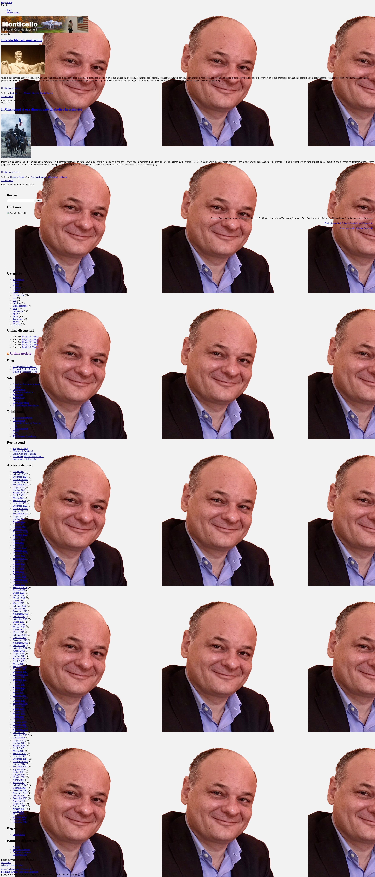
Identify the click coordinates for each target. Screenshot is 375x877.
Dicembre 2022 (20, 529)
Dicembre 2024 (20, 477)
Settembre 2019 (20, 619)
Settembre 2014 (20, 766)
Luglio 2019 (18, 621)
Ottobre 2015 (19, 732)
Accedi (16, 847)
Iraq (15, 300)
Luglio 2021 (18, 561)
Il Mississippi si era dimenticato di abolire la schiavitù (41, 109)
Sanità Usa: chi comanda (24, 454)
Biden (15, 282)
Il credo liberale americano (21, 40)
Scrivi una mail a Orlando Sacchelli (356, 228)
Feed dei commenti (21, 852)
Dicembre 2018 (20, 640)
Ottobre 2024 (19, 482)
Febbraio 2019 (19, 635)
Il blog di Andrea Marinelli (25, 369)
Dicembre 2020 (20, 579)
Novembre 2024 (20, 479)
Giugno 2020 (19, 595)
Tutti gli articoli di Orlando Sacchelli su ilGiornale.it (348, 223)
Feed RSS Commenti (28, 872)
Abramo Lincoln (31, 93)
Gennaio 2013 (19, 819)
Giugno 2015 (19, 743)
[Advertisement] (29, 250)
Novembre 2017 (20, 674)
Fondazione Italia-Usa (23, 392)
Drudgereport (19, 389)
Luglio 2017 (18, 682)
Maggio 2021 (19, 566)
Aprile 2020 (18, 600)
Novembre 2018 (20, 643)
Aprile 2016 (18, 716)
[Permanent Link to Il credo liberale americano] (23, 73)
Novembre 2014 (20, 761)
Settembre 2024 (20, 484)
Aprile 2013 (18, 811)
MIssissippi (52, 177)
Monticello (18, 395)
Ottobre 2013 (19, 795)
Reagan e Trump (20, 448)
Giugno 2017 (19, 685)
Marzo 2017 (18, 693)
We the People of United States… (28, 456)
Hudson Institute (20, 428)
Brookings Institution (22, 418)
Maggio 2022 (19, 540)
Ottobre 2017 (19, 677)
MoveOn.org (19, 397)
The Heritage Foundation (24, 436)
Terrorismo (18, 319)
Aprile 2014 (18, 780)
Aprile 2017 (18, 690)
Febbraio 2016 (19, 722)
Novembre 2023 (20, 508)
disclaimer (6, 862)
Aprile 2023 (18, 524)
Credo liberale (46, 93)
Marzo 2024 (18, 498)
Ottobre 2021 (19, 556)
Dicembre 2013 (20, 790)
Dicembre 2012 (20, 822)
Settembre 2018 (20, 648)
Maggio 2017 (19, 687)
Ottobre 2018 (19, 645)
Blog (9, 10)
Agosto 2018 (19, 650)
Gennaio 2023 (19, 527)
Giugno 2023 (19, 519)
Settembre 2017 (20, 679)
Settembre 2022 (20, 535)
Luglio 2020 (18, 592)
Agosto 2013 (19, 801)
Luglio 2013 (18, 803)
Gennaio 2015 (19, 756)
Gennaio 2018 (19, 669)
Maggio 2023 (19, 521)
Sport (15, 313)
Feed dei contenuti (21, 849)
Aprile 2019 (18, 629)
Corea (15, 284)
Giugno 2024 (19, 490)
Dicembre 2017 (20, 672)
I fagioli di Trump (30, 336)
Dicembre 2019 (20, 611)
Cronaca (14, 177)
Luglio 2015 (18, 740)
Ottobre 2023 (19, 511)
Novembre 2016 (20, 698)
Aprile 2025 (18, 471)
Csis (15, 425)
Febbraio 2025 (19, 474)
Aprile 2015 (18, 748)
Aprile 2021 (18, 569)
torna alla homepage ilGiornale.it (16, 869)
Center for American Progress (26, 423)
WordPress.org (20, 855)
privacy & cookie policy (12, 865)
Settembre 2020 (20, 587)
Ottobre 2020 (19, 585)
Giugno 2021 (19, 564)
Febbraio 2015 (19, 753)
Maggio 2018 (19, 658)
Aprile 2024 (18, 495)
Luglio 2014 (18, 772)
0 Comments (7, 96)
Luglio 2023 (18, 516)
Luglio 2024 (18, 487)
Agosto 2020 (19, 590)
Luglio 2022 (18, 537)
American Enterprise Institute (26, 384)
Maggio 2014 (19, 777)
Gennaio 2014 (19, 788)
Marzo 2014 (18, 782)
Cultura (16, 290)
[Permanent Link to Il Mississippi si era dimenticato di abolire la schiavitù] (16, 157)
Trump (16, 321)
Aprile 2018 (18, 661)
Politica (13, 93)
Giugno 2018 (19, 656)
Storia (21, 177)
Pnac (15, 433)
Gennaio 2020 (19, 608)
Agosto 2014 (19, 769)
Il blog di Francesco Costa (25, 372)
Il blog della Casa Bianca (24, 366)
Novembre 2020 (20, 582)
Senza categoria (20, 306)
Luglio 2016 (18, 708)
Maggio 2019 (19, 627)
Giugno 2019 (19, 624)
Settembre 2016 (20, 703)
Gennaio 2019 (19, 637)
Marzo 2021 (18, 571)
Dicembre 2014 (20, 759)
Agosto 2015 (19, 737)
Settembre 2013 (20, 798)
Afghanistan (18, 279)
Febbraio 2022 (19, 548)
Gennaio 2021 (19, 577)
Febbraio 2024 (19, 500)
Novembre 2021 (20, 553)
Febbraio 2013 (19, 817)
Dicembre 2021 (20, 550)
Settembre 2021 (20, 558)
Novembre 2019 (20, 614)
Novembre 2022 (20, 532)
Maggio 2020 (19, 598)
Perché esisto (13, 12)
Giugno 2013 (19, 806)
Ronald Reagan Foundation (25, 405)
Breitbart (17, 387)
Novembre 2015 (20, 730)
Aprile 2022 (18, 542)
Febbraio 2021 (19, 574)
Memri (16, 431)
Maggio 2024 (19, 492)
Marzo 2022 (18, 545)
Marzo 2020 (18, 603)
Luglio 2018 (18, 653)
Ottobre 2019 (19, 616)
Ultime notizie (20, 353)
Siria (15, 308)
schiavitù (63, 177)
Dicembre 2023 (20, 506)
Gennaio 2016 (19, 724)
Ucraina (16, 324)
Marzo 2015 (18, 751)
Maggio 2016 (19, 714)
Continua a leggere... (10, 88)
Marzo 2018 (18, 664)
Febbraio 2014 (19, 785)
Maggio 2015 (19, 745)
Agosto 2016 (19, 706)
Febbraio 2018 (19, 666)
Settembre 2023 (20, 513)
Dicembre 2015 (20, 727)
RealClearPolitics (21, 402)
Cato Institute (19, 420)
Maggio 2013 (19, 809)
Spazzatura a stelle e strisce (25, 459)
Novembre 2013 (20, 793)
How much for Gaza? (23, 451)
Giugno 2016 (19, 711)
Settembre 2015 (20, 735)
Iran (15, 298)
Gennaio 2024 (19, 503)
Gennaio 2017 (19, 695)
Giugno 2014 (19, 774)
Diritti (15, 292)
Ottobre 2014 (19, 764)
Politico (16, 400)
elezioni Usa (18, 295)
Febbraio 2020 (19, 606)
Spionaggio (18, 311)
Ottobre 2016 (19, 701)
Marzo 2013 (18, 814)
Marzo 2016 (18, 719)
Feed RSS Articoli (9, 872)
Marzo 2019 (18, 632)
